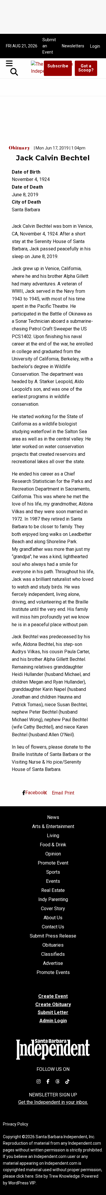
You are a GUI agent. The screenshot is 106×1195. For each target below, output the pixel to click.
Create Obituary (53, 1004)
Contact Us (53, 927)
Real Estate (53, 890)
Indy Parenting (53, 899)
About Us (53, 917)
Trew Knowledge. (65, 1176)
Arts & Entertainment (53, 826)
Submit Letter (53, 1012)
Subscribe (57, 66)
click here (25, 1176)
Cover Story (53, 908)
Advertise (53, 963)
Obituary (20, 148)
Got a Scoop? (86, 68)
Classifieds (53, 954)
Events (53, 881)
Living (53, 835)
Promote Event (53, 863)
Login (95, 46)
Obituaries (53, 945)
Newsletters (73, 46)
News (53, 817)
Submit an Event (49, 45)
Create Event (53, 996)
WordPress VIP (22, 1183)
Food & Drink (53, 844)
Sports (53, 872)
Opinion (53, 854)
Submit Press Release (53, 936)
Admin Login (53, 1020)
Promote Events (53, 972)
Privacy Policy (15, 1124)
